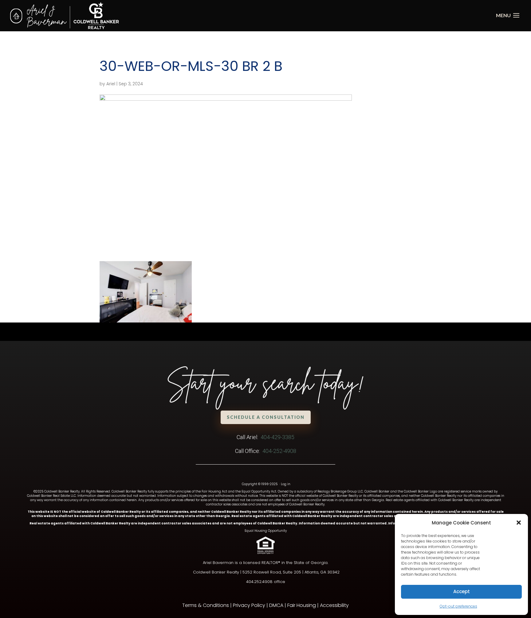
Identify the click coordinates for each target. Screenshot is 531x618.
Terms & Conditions (205, 605)
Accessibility (334, 605)
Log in (285, 484)
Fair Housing (301, 605)
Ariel (110, 84)
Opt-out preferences (458, 606)
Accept (461, 591)
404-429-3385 (277, 437)
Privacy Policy (249, 605)
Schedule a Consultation (266, 417)
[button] (519, 523)
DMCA (276, 605)
